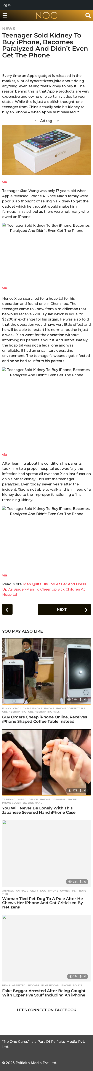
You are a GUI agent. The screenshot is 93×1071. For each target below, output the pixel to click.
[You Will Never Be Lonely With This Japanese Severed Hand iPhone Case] (46, 762)
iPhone (49, 708)
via (4, 182)
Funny (6, 708)
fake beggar (50, 985)
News (8, 28)
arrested (18, 985)
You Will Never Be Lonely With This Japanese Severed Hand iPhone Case (38, 810)
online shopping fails (44, 711)
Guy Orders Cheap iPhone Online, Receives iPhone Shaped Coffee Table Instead (44, 719)
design (33, 799)
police (77, 985)
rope (82, 890)
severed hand (32, 802)
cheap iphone (32, 708)
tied (5, 894)
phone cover (11, 802)
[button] (5, 15)
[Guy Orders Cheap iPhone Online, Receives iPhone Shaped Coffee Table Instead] (46, 671)
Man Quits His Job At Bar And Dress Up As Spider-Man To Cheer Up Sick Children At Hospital (44, 589)
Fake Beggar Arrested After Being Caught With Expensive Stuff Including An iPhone (44, 993)
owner (65, 890)
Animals (8, 890)
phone (72, 799)
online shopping (14, 711)
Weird (22, 799)
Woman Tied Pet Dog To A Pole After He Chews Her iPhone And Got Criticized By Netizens (42, 903)
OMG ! (17, 708)
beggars (33, 985)
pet (74, 890)
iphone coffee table (70, 708)
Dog (43, 890)
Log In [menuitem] (6, 5)
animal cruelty (27, 890)
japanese (58, 799)
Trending (8, 799)
